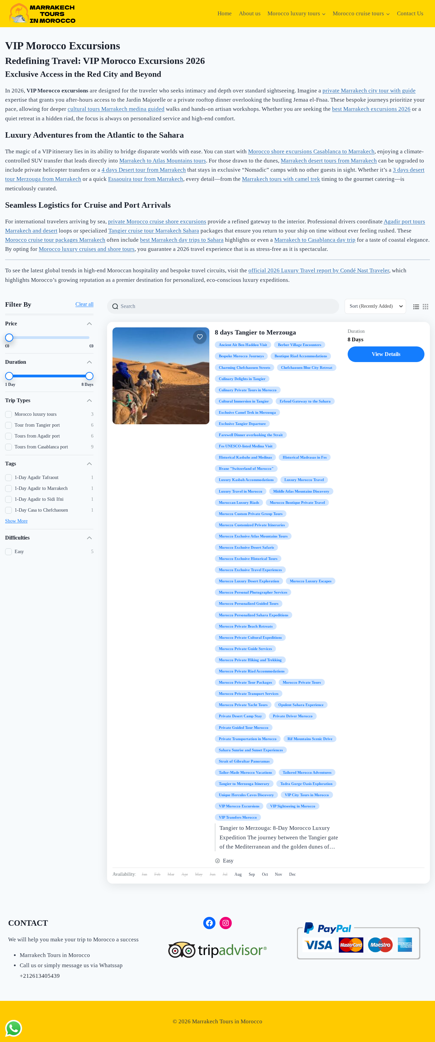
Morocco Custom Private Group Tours (250, 514)
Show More (16, 521)
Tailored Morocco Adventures (307, 772)
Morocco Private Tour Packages (245, 682)
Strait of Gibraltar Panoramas (244, 761)
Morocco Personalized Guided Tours (248, 603)
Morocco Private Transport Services (248, 693)
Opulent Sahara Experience (301, 705)
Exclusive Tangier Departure (242, 424)
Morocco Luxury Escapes (310, 581)
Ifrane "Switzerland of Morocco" (246, 468)
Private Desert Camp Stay (240, 716)
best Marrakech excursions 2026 (371, 109)
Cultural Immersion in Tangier (244, 401)
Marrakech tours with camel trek (281, 179)
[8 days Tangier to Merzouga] (160, 375)
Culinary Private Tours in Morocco (248, 390)
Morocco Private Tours (302, 682)
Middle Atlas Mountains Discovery (301, 491)
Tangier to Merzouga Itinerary (244, 784)
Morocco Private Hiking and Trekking (250, 660)
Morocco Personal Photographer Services (253, 592)
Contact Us (410, 13)
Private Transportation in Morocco (248, 739)
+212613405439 (40, 976)
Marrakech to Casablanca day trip (314, 240)
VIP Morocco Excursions (239, 806)
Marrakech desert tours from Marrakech (329, 160)
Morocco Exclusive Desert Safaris (246, 547)
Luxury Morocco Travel (304, 480)
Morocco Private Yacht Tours (243, 705)
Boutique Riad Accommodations (301, 356)
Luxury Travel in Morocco (240, 491)
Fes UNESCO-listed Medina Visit (246, 446)
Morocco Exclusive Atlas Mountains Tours (253, 536)
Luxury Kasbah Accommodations (246, 480)
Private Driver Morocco (293, 716)
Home (225, 13)
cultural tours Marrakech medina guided (116, 109)
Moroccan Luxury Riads (239, 502)
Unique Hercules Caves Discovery (246, 795)
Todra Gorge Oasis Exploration (306, 784)
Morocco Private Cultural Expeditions (250, 637)
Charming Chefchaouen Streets (244, 367)
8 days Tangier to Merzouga (255, 332)
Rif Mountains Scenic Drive (310, 739)
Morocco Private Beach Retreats (246, 626)
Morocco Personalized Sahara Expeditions (253, 615)
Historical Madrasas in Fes (305, 457)
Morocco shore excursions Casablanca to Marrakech (311, 151)
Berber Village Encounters (299, 345)
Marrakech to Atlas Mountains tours (162, 160)
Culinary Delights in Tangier (242, 379)
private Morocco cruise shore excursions (157, 221)
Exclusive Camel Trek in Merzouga (247, 412)
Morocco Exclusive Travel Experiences (250, 570)
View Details (386, 354)
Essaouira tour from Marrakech (145, 179)
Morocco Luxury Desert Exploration (249, 581)
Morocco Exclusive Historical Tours (248, 559)
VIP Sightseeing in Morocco (292, 806)
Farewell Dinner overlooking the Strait (251, 435)
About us (250, 13)
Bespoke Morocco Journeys (241, 356)
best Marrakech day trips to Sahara (182, 240)
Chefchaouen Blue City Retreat (306, 367)
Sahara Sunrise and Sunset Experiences (251, 750)
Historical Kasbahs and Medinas (245, 457)
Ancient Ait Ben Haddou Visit (243, 345)
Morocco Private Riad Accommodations (251, 671)
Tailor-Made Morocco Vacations (245, 772)
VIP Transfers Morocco (238, 817)
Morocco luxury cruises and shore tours (87, 249)
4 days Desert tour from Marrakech (144, 170)
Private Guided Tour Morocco (243, 727)
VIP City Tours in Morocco (307, 795)
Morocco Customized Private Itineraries (252, 525)
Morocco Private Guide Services (245, 649)
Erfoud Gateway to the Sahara (305, 401)
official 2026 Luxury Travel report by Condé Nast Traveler (318, 270)
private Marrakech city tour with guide (369, 90)
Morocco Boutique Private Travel (297, 502)
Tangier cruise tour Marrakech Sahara (153, 230)
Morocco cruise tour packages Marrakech (55, 240)
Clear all (84, 304)
